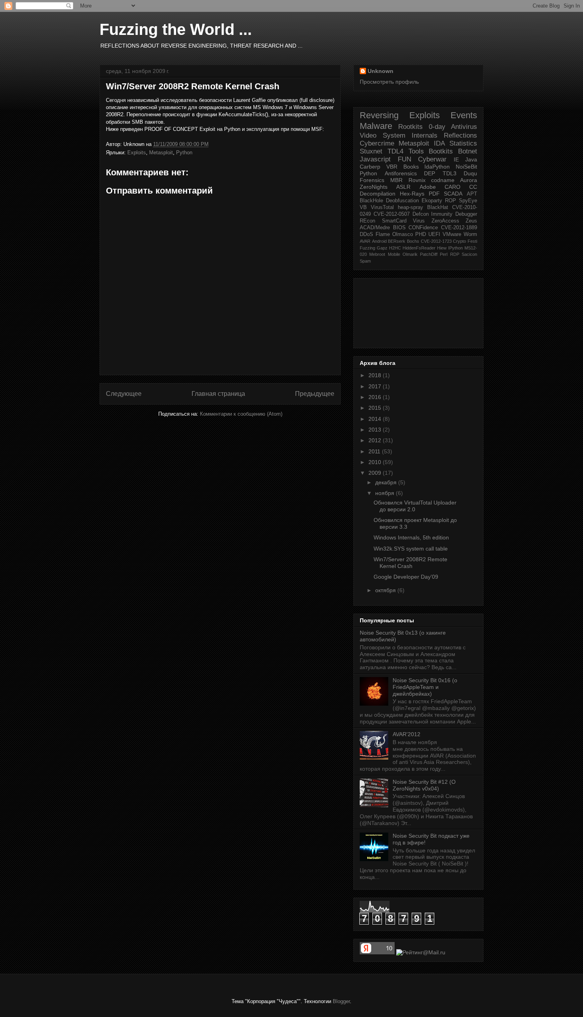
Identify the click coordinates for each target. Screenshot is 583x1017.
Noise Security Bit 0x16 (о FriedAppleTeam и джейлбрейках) (425, 687)
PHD (420, 234)
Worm (470, 234)
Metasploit (161, 152)
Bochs (413, 241)
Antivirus (464, 126)
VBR (391, 166)
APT (472, 194)
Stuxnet (371, 151)
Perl (443, 254)
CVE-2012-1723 (436, 241)
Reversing (379, 115)
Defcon (420, 214)
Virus (419, 221)
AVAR (365, 241)
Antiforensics (401, 173)
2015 (375, 408)
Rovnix (417, 180)
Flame (383, 234)
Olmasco (402, 234)
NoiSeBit (466, 166)
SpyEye (468, 200)
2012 (375, 440)
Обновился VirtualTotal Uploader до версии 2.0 (415, 505)
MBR (396, 180)
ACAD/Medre (375, 227)
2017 (375, 386)
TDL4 (395, 151)
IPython (455, 248)
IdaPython (437, 166)
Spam (365, 261)
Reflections (460, 135)
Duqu (470, 173)
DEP (429, 173)
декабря (386, 482)
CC (473, 187)
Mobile (394, 254)
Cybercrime (377, 143)
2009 (375, 473)
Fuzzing (367, 248)
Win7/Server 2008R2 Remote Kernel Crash (192, 86)
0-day (437, 126)
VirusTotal (382, 207)
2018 (375, 375)
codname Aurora (454, 180)
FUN (404, 159)
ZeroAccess (445, 221)
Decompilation (377, 193)
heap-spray (410, 207)
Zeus (471, 221)
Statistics (463, 143)
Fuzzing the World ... (176, 29)
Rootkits (410, 126)
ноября (385, 493)
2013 (375, 429)
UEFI (434, 234)
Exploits (136, 152)
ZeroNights (373, 187)
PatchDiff (428, 254)
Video (368, 135)
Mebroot (377, 254)
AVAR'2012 (406, 734)
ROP (450, 200)
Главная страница (218, 393)
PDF (434, 193)
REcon (367, 221)
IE (456, 159)
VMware (452, 234)
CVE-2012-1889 (459, 227)
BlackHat (437, 207)
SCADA (453, 193)
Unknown (380, 71)
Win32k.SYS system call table (411, 548)
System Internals (410, 135)
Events (464, 115)
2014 (375, 419)
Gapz (382, 248)
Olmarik (410, 254)
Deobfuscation (402, 200)
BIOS (399, 227)
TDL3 (449, 173)
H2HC (395, 248)
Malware (376, 126)
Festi (472, 241)
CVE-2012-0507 (392, 214)
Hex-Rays (412, 193)
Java (471, 159)
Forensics (372, 180)
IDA (439, 143)
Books (411, 166)
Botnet (467, 151)
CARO (452, 187)
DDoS (366, 234)
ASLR (403, 187)
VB (363, 207)
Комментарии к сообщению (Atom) (241, 414)
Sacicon (469, 254)
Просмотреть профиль (389, 82)
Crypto (459, 241)
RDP (454, 254)
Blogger (341, 1001)
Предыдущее (314, 393)
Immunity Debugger (454, 214)
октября (386, 590)
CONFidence (423, 227)
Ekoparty (432, 200)
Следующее (124, 393)
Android (379, 241)
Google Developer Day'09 (406, 577)
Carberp (370, 166)
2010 (375, 462)
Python (184, 152)
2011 (375, 451)
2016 (375, 397)
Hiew (442, 248)
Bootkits (441, 151)
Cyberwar (432, 159)
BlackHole (371, 200)
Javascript (375, 159)
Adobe (428, 187)
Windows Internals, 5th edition (411, 537)
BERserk (396, 241)
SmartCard (394, 221)
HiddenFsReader (419, 248)
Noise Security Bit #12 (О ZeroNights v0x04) (424, 785)
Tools (416, 151)
